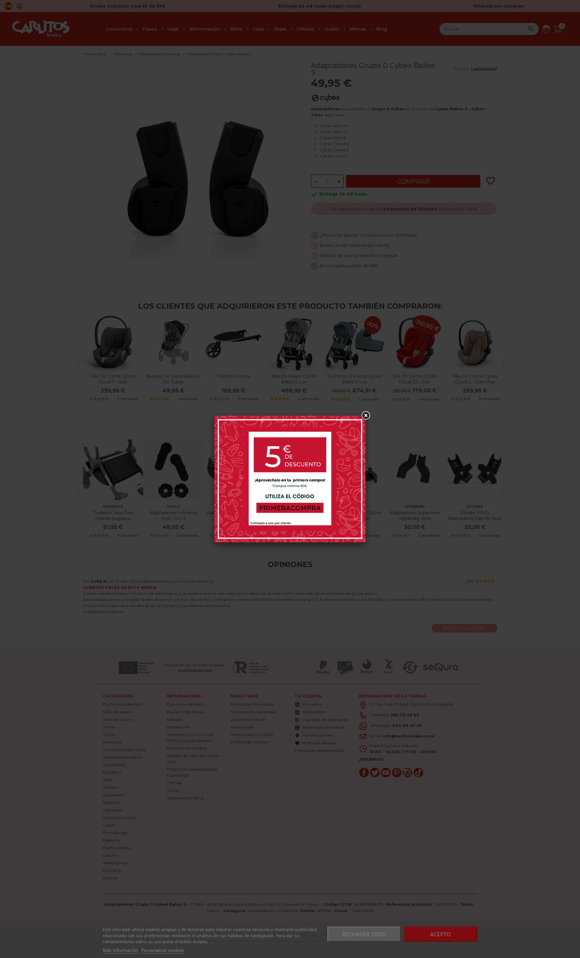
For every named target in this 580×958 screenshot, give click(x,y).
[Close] (365, 415)
